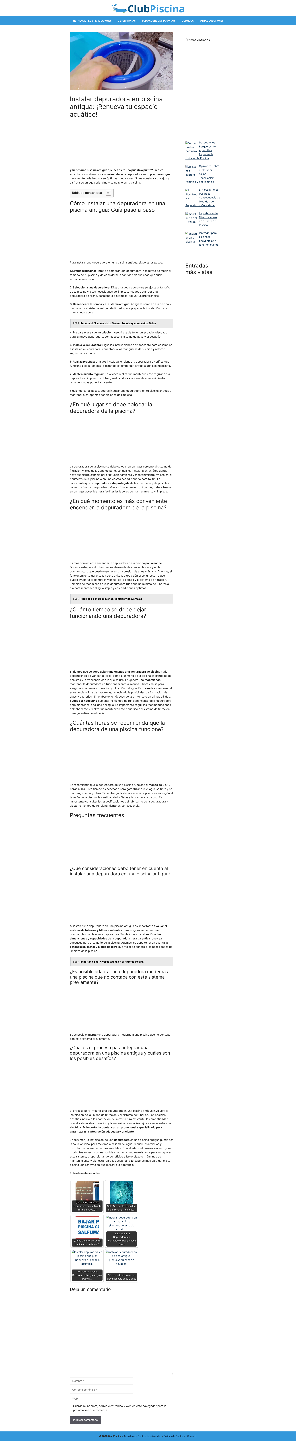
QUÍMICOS (188, 20)
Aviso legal (129, 1436)
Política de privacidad (150, 1436)
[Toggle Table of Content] (106, 193)
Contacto (192, 1436)
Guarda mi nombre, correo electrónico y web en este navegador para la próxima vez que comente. (119, 1408)
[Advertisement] (121, 141)
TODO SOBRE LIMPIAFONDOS (159, 20)
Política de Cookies (174, 1436)
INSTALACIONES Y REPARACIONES (92, 20)
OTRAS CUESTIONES (212, 20)
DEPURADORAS (127, 20)
